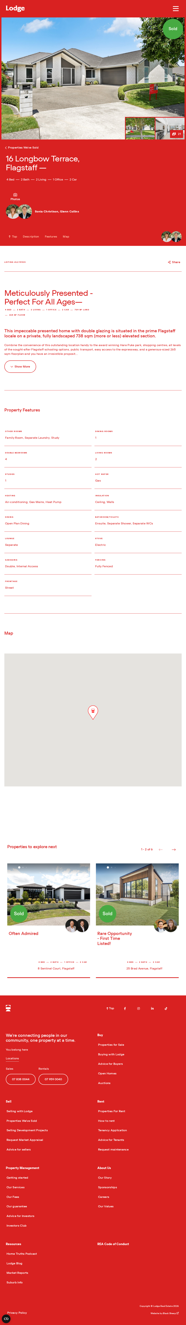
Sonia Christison (46, 211)
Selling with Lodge (19, 1111)
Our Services (15, 1187)
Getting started (17, 1177)
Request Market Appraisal (24, 1140)
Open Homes (106, 1073)
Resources (13, 1244)
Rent (100, 1101)
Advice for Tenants (110, 1140)
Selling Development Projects (27, 1130)
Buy (100, 1035)
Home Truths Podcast (21, 1253)
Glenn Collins (69, 211)
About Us (104, 1168)
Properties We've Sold (21, 1120)
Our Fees (12, 1197)
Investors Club (16, 1225)
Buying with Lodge (110, 1054)
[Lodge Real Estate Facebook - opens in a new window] (125, 1008)
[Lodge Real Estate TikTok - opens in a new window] (166, 1008)
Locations (12, 1058)
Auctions (104, 1083)
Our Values (105, 1206)
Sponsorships (107, 1187)
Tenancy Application (112, 1130)
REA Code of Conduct (113, 1244)
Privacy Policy (17, 1312)
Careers (103, 1197)
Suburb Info (14, 1282)
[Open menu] (175, 8)
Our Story (104, 1177)
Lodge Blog (14, 1263)
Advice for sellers (18, 1149)
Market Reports (17, 1272)
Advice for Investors (20, 1216)
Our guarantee (16, 1206)
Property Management (22, 1168)
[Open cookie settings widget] (6, 1318)
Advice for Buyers (110, 1063)
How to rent (106, 1120)
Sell (8, 1101)
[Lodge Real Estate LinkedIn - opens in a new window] (152, 1008)
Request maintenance (113, 1149)
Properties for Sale (110, 1044)
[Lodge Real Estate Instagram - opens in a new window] (138, 1008)
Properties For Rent (111, 1111)
